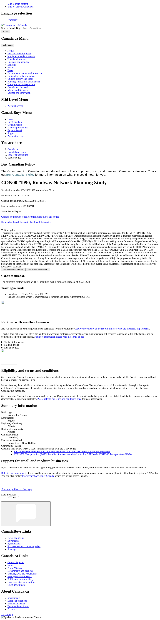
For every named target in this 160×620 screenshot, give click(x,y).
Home (11, 119)
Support (11, 133)
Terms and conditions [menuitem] (18, 606)
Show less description (38, 270)
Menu (7, 45)
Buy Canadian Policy (20, 174)
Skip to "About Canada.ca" (21, 6)
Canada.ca (13, 149)
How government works (20, 576)
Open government (16, 585)
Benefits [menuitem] (12, 64)
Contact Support (16, 562)
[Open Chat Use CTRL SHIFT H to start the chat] (26, 513)
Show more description (13, 270)
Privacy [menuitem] (11, 609)
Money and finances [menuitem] (18, 90)
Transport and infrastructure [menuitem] (21, 84)
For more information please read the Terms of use (59, 336)
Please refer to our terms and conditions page (59, 399)
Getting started (15, 124)
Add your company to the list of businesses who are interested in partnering (112, 328)
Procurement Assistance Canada (38, 476)
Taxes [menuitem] (10, 70)
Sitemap (11, 549)
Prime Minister (15, 568)
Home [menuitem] (11, 50)
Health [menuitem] (11, 67)
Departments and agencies (20, 571)
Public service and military (21, 579)
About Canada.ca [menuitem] (16, 603)
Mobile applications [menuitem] (17, 600)
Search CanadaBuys (11, 28)
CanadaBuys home (17, 152)
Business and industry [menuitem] (18, 62)
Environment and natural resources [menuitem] (25, 73)
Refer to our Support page (14, 473)
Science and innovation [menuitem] (19, 92)
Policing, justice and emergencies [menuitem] (24, 81)
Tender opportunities (18, 127)
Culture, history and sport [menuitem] (20, 78)
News (10, 565)
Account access (15, 106)
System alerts (14, 543)
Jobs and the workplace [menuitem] (19, 53)
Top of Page (7, 614)
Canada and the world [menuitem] (18, 87)
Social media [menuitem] (14, 598)
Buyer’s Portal (15, 130)
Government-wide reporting (21, 582)
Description (9, 230)
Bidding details (11, 345)
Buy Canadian (15, 122)
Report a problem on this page (17, 489)
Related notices (11, 347)
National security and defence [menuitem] (22, 76)
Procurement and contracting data (24, 546)
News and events (16, 538)
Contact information (14, 342)
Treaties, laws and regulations (22, 573)
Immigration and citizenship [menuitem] (21, 56)
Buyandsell (13, 540)
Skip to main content (18, 3)
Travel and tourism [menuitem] (17, 59)
